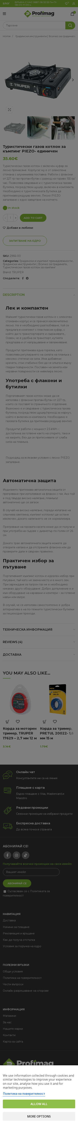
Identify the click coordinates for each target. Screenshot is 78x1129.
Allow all (39, 1104)
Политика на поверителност (24, 1094)
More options (39, 1116)
